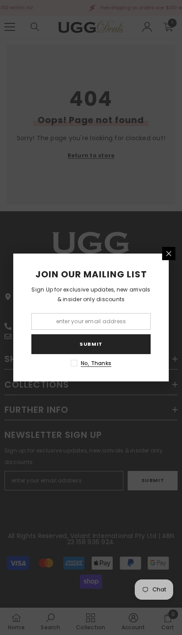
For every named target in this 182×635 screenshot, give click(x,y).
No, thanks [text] (96, 363)
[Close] (168, 253)
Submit (91, 343)
